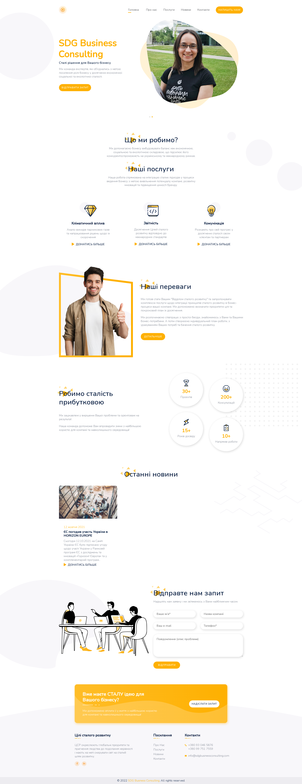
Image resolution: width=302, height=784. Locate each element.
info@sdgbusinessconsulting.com (208, 756)
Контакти (203, 10)
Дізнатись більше (90, 244)
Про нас (151, 10)
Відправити (167, 665)
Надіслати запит (204, 703)
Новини (186, 10)
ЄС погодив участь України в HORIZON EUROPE (86, 534)
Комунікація (214, 223)
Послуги (169, 10)
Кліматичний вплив (88, 223)
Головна (133, 10)
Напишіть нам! (229, 9)
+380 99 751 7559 (200, 749)
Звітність (151, 223)
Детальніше (153, 336)
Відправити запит (75, 87)
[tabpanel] (151, 64)
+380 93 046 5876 (200, 745)
